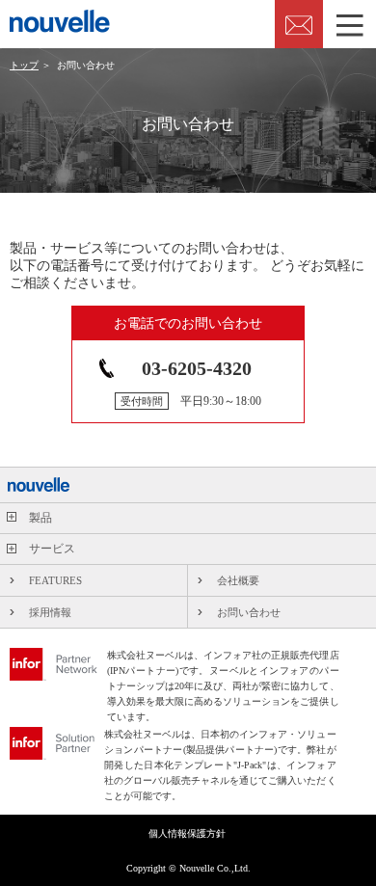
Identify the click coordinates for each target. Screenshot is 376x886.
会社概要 (238, 580)
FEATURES (55, 580)
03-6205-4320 (197, 368)
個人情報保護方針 (187, 834)
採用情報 (50, 612)
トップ (24, 65)
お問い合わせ (249, 612)
